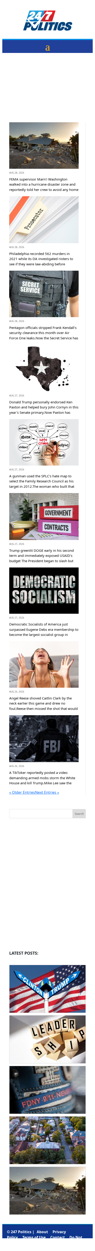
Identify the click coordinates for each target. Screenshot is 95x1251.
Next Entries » (47, 792)
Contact (57, 1237)
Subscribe (74, 1242)
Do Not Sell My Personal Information (44, 1240)
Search (79, 814)
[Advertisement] (47, 91)
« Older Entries (22, 792)
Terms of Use (34, 1237)
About (42, 1231)
